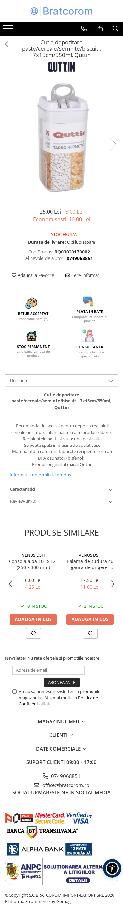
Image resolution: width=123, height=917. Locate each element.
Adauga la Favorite (35, 275)
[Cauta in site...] (115, 28)
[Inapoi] (5, 44)
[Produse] (9, 30)
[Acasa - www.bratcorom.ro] (61, 11)
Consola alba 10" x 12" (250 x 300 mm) (33, 564)
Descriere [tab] (19, 380)
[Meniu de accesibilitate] (112, 868)
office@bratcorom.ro (65, 785)
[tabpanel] (61, 137)
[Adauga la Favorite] (33, 633)
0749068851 (65, 776)
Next (113, 144)
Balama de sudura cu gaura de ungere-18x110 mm (90, 564)
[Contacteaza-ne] (83, 28)
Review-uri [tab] (23, 501)
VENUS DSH (33, 555)
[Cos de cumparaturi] (100, 28)
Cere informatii (85, 275)
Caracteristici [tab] (22, 489)
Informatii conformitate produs (40, 475)
